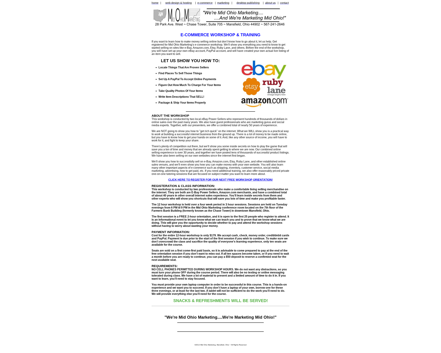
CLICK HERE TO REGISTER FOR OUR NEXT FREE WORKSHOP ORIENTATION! (220, 179)
